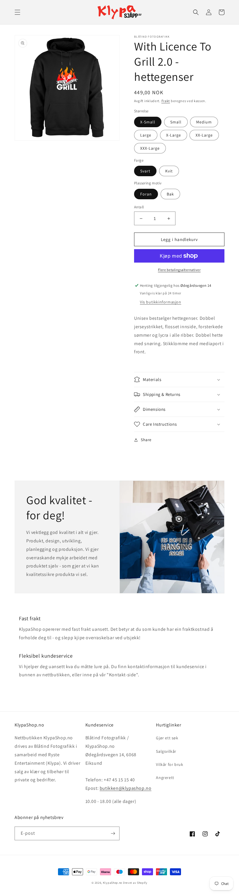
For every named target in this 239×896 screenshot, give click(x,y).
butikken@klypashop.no (126, 788)
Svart (145, 171)
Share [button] (146, 439)
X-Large (173, 135)
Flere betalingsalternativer (179, 270)
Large (145, 135)
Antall (139, 207)
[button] (17, 12)
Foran (146, 194)
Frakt (165, 101)
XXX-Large (150, 148)
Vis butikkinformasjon (160, 302)
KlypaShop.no (112, 883)
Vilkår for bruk (169, 764)
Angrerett (165, 777)
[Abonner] (112, 833)
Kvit (169, 171)
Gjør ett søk (167, 737)
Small (176, 122)
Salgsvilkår (166, 751)
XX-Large (204, 135)
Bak (170, 194)
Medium (204, 122)
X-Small (147, 122)
